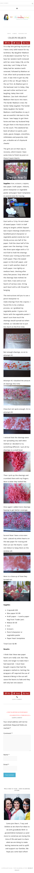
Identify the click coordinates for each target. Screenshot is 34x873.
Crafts (9, 33)
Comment (8, 733)
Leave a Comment (17, 699)
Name (6, 755)
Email (6, 764)
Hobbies (14, 33)
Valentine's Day (22, 33)
